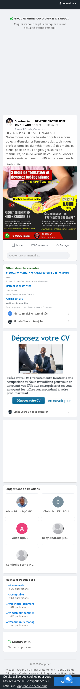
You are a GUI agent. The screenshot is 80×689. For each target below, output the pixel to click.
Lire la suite (13, 164)
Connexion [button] (67, 3)
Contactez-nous (29, 673)
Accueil (10, 669)
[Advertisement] (40, 71)
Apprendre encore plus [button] (32, 686)
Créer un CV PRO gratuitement (36, 669)
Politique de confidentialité (58, 673)
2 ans (18, 129)
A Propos (11, 673)
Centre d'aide (66, 669)
